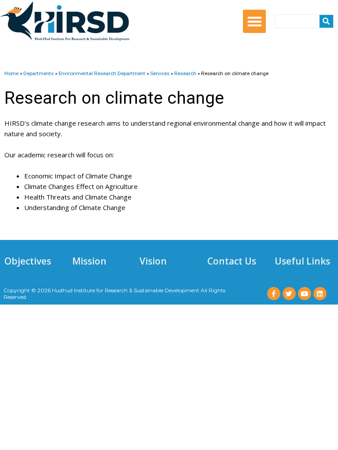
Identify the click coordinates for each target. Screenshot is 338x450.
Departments (38, 73)
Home (11, 73)
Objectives (27, 261)
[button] (254, 21)
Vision (153, 261)
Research (185, 73)
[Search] (326, 21)
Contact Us (231, 261)
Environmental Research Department (102, 73)
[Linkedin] (320, 293)
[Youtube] (304, 293)
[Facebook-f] (273, 293)
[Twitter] (289, 293)
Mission (89, 261)
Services (159, 73)
